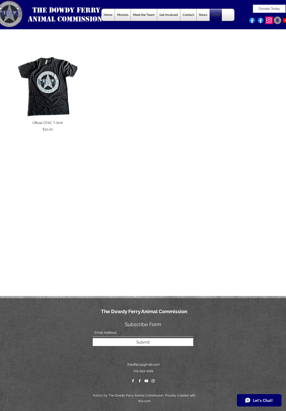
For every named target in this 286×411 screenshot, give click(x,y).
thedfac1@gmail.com (143, 365)
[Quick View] (47, 86)
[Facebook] (252, 20)
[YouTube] (146, 381)
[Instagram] (269, 20)
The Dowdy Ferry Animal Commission (144, 311)
